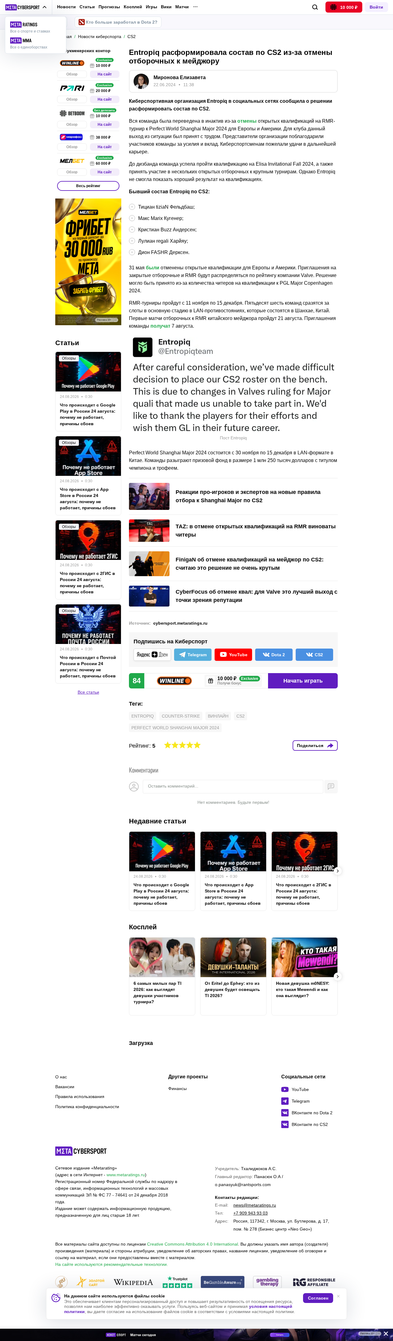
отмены (247, 121)
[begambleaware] (223, 1282)
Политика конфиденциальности (87, 1106)
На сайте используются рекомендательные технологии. (111, 1264)
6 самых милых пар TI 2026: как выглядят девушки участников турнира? (157, 992)
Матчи (182, 7)
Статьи (87, 6)
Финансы (177, 1088)
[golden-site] (90, 1282)
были (152, 267)
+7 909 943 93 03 (250, 1213)
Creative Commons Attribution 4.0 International (192, 1244)
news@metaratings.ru (254, 1205)
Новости (66, 6)
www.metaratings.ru (126, 1174)
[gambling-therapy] (267, 1282)
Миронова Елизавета (180, 77)
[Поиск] (315, 7)
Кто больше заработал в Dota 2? (122, 22)
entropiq (142, 716)
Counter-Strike (181, 716)
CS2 (240, 716)
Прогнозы (109, 6)
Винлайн (218, 716)
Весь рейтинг (88, 186)
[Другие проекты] (26, 7)
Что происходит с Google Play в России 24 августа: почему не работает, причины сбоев (161, 894)
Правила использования (79, 1096)
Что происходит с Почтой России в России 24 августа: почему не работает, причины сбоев (88, 666)
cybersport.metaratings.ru (180, 623)
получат (160, 326)
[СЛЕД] (338, 871)
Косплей (133, 7)
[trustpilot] (177, 1282)
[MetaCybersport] (81, 1151)
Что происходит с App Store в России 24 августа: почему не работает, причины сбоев (233, 894)
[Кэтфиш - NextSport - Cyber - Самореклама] (196, 1335)
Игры (151, 7)
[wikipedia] (133, 1282)
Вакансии (64, 1086)
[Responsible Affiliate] (314, 1283)
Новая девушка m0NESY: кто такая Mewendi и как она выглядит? (302, 989)
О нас (61, 1076)
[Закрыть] (384, 1335)
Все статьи (88, 692)
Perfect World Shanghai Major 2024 (175, 727)
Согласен (318, 1298)
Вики (166, 7)
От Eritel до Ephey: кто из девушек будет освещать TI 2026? (232, 989)
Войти (376, 7)
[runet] (61, 1282)
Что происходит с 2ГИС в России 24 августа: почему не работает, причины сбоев (303, 894)
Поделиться (310, 745)
